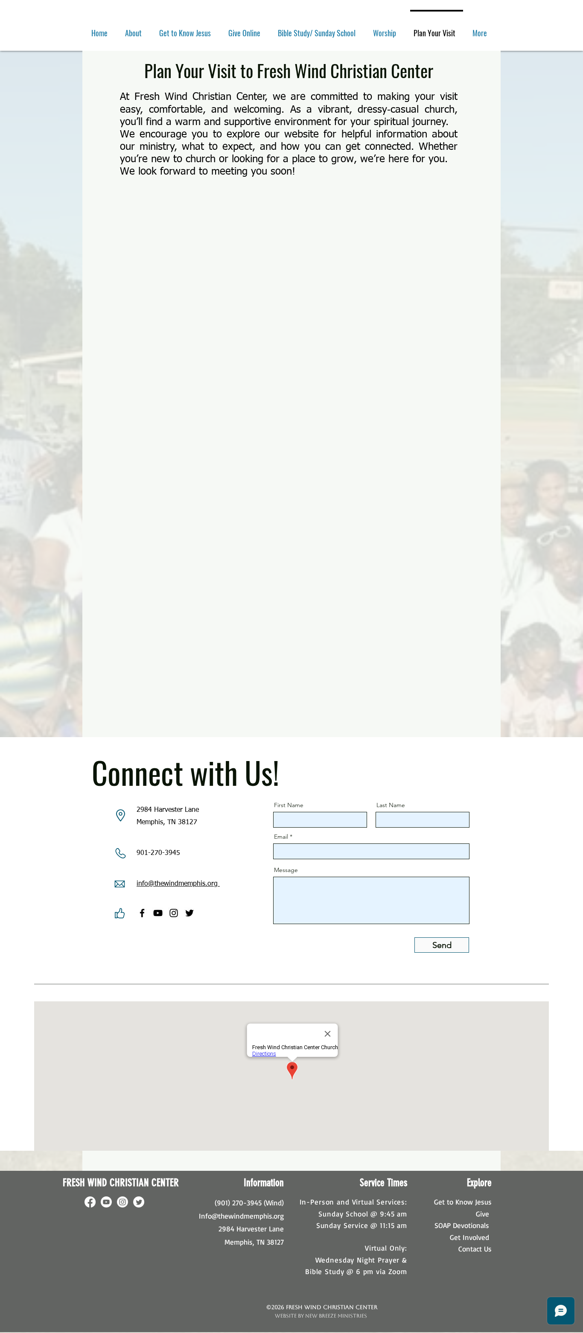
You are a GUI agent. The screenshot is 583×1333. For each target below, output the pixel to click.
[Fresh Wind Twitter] (189, 913)
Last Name (390, 805)
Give (482, 1213)
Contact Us (475, 1248)
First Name (288, 805)
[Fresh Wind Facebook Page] (142, 913)
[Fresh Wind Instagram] (173, 913)
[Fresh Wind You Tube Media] (157, 913)
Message (286, 870)
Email (281, 837)
